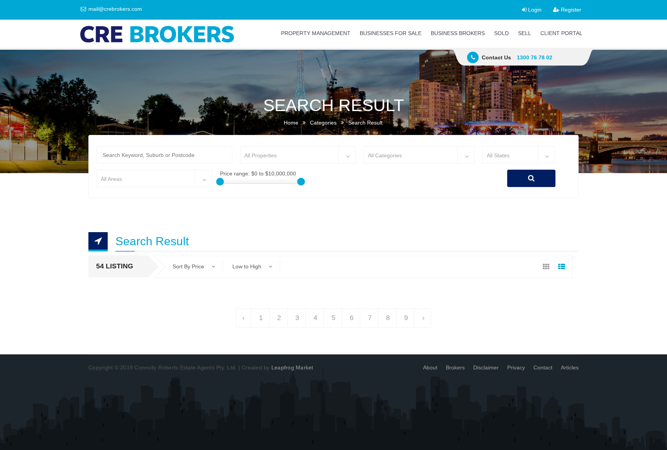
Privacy (516, 367)
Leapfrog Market (292, 367)
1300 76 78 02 (534, 57)
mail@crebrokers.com (114, 9)
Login (534, 10)
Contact (542, 367)
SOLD (501, 33)
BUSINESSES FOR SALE (391, 33)
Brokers (455, 367)
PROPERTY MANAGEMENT (315, 33)
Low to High (247, 266)
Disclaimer (486, 367)
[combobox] (298, 155)
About (430, 367)
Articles (570, 367)
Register (570, 10)
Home (291, 123)
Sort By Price (189, 266)
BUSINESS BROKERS (458, 33)
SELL (524, 33)
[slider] (220, 181)
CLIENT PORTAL (561, 33)
